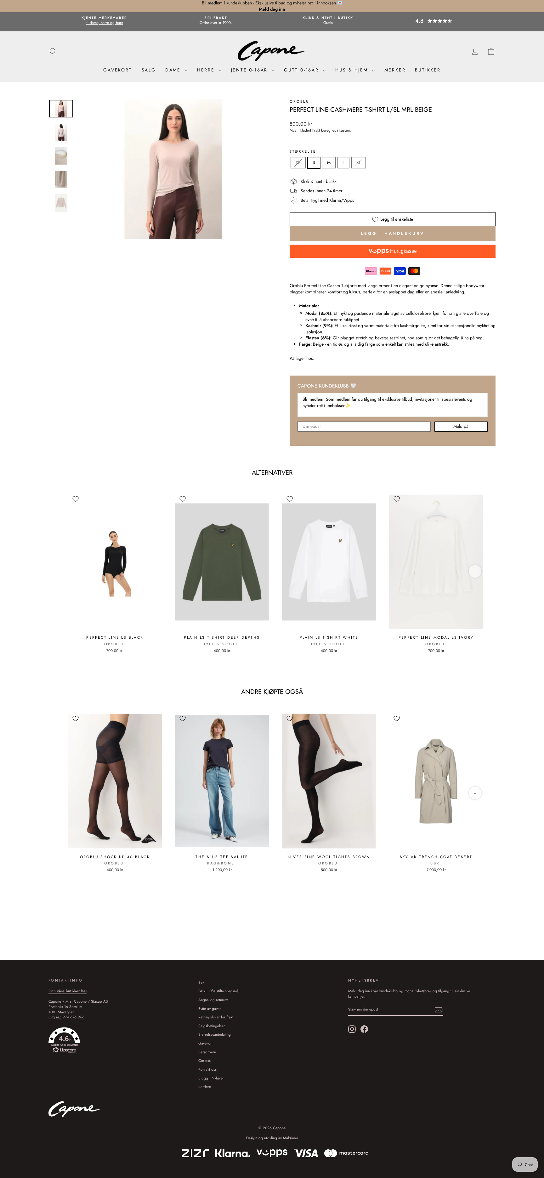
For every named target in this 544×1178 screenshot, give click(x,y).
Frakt (316, 130)
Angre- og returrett (213, 999)
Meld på (460, 426)
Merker (395, 70)
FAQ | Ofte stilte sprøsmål (219, 991)
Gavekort (117, 70)
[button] (439, 20)
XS (298, 162)
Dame (174, 70)
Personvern (207, 1052)
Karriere (204, 1086)
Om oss (204, 1060)
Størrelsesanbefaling (214, 1034)
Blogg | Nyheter (211, 1078)
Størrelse (303, 151)
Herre (207, 70)
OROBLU (299, 101)
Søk (201, 982)
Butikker (427, 70)
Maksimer (290, 1138)
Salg (149, 70)
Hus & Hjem (352, 70)
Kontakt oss (207, 1069)
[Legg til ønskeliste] (75, 499)
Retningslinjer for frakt (215, 1017)
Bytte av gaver (209, 1008)
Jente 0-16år (250, 70)
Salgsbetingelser (211, 1025)
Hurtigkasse (403, 251)
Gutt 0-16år (302, 70)
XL (358, 162)
